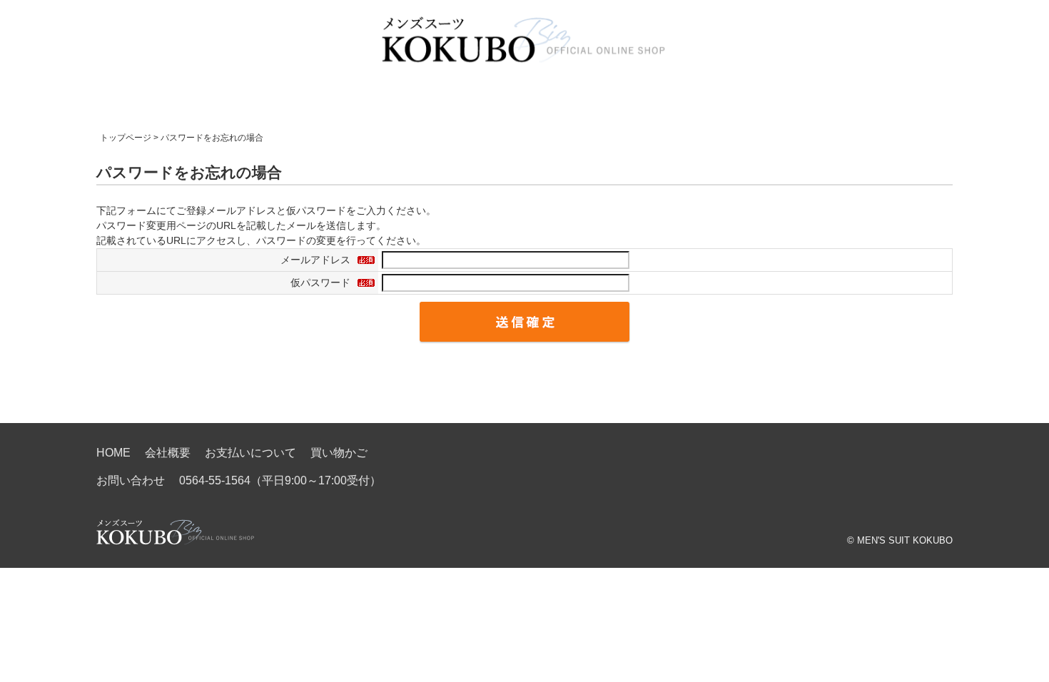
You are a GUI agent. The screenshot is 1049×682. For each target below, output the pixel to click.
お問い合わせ (130, 480)
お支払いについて (250, 453)
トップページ (125, 138)
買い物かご (339, 453)
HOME (113, 453)
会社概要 (168, 453)
